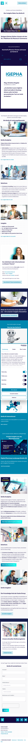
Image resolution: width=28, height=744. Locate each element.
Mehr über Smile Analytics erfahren (11, 521)
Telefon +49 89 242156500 (6, 732)
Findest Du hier (8, 652)
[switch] (25, 376)
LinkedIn (13, 275)
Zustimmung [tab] (5, 349)
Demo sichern (22, 3)
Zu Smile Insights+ (7, 613)
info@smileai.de (4, 733)
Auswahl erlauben (14, 393)
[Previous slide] (2, 63)
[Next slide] (25, 55)
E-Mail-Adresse (6, 682)
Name (4, 676)
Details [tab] (14, 349)
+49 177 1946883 (8, 273)
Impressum (14, 740)
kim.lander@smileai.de (10, 272)
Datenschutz (20, 740)
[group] (14, 455)
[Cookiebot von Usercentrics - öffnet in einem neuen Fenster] (21, 346)
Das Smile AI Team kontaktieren (12, 282)
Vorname (4, 669)
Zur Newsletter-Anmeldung (9, 315)
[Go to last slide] (2, 55)
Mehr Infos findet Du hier (8, 565)
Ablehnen (14, 397)
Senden (6, 710)
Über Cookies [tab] (23, 349)
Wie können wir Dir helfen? (8, 695)
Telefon (4, 689)
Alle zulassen (14, 389)
